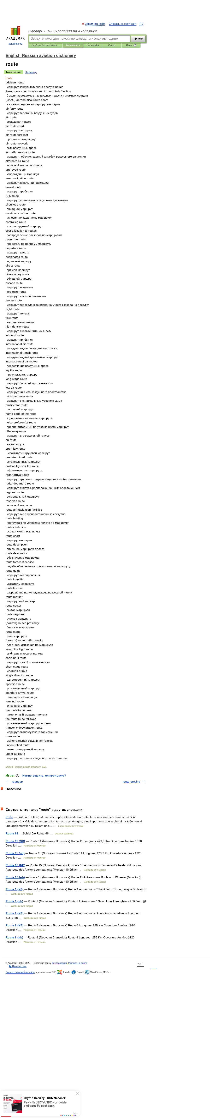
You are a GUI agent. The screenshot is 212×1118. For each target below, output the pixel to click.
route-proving (131, 781)
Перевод (31, 72)
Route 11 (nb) (15, 853)
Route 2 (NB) (15, 913)
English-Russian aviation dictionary (45, 45)
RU (141, 23)
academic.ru (15, 43)
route (9, 817)
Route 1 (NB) (15, 889)
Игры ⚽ (131, 45)
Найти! (138, 38)
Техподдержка (59, 963)
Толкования (73, 45)
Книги (111, 45)
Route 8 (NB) (15, 925)
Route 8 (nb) (14, 937)
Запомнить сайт (95, 23)
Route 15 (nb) (15, 877)
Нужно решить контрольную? (44, 775)
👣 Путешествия (17, 966)
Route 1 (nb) (14, 901)
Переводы (93, 45)
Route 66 (12, 833)
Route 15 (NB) (15, 865)
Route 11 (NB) (15, 841)
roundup (17, 781)
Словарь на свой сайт (122, 23)
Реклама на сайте (77, 963)
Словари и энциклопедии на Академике (62, 31)
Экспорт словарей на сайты (20, 972)
